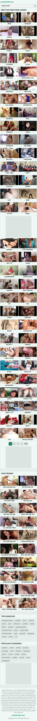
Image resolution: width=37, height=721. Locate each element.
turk (25, 620)
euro (29, 657)
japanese (31, 633)
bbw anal (17, 623)
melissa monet (7, 630)
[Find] (35, 6)
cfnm (4, 654)
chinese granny (7, 633)
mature (11, 627)
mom (33, 623)
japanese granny (21, 627)
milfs (11, 654)
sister (4, 636)
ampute (23, 633)
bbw (4, 627)
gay (16, 633)
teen (16, 630)
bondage (5, 651)
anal (4, 623)
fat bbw (18, 620)
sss (10, 623)
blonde (5, 647)
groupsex (27, 651)
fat (12, 651)
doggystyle (6, 660)
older (17, 654)
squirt (22, 657)
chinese (26, 623)
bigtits (15, 657)
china (11, 636)
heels (18, 647)
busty (24, 654)
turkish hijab (24, 630)
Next (26, 443)
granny (32, 620)
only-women (6, 657)
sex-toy (26, 647)
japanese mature (8, 620)
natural (19, 651)
